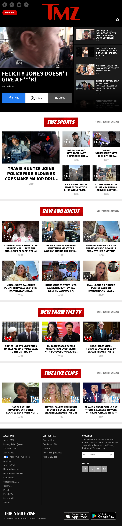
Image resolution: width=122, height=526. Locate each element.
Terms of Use (10, 448)
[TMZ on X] (12, 4)
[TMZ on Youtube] (19, 4)
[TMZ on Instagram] (26, 4)
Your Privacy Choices (19, 457)
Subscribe (111, 455)
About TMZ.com (11, 440)
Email (61, 97)
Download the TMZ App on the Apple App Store (76, 516)
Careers (46, 448)
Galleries (7, 486)
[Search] (118, 20)
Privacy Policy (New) (13, 444)
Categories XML (11, 482)
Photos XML (9, 498)
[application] (36, 47)
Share (15, 97)
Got (10, 12)
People (6, 490)
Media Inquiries (50, 457)
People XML (9, 494)
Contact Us (48, 440)
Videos (6, 502)
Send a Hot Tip (50, 444)
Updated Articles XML (13, 473)
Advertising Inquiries (52, 453)
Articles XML (9, 465)
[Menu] (4, 20)
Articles (7, 461)
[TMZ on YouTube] (98, 469)
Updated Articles (11, 469)
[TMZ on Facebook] (4, 4)
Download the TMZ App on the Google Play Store (103, 516)
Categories (8, 477)
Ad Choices (8, 453)
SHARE (38, 97)
